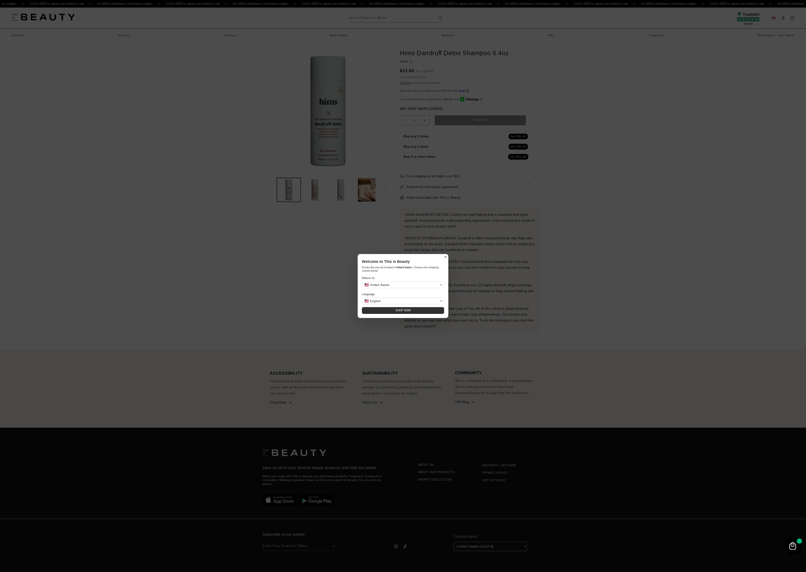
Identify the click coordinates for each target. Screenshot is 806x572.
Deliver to (368, 278)
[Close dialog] (445, 257)
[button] (403, 284)
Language (368, 294)
